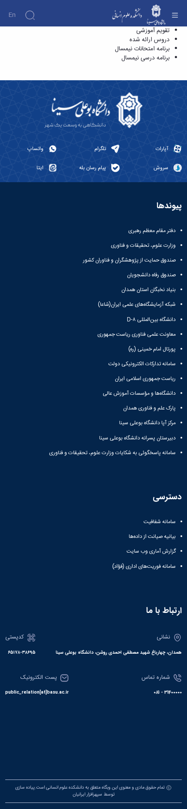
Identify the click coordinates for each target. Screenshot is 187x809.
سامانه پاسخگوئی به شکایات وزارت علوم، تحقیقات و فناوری (112, 453)
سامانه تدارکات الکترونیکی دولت (142, 364)
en (12, 15)
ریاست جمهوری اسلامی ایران (145, 378)
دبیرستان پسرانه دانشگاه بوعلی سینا (137, 438)
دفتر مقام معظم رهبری (152, 230)
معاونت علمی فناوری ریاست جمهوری (136, 334)
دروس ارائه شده (150, 40)
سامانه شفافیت (160, 521)
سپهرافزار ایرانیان (87, 794)
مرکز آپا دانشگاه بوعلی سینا (147, 423)
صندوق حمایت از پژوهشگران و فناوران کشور (129, 260)
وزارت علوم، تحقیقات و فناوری (143, 245)
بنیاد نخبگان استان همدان (148, 289)
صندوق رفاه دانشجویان (151, 275)
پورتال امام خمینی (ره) (152, 349)
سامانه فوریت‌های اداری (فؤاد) (144, 566)
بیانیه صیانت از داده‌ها (152, 536)
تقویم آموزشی (153, 31)
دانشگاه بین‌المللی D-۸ (151, 319)
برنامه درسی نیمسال (145, 58)
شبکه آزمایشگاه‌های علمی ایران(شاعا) (137, 304)
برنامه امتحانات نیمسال (142, 49)
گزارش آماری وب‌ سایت (151, 551)
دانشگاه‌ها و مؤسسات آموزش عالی (139, 393)
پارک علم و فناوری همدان (149, 408)
